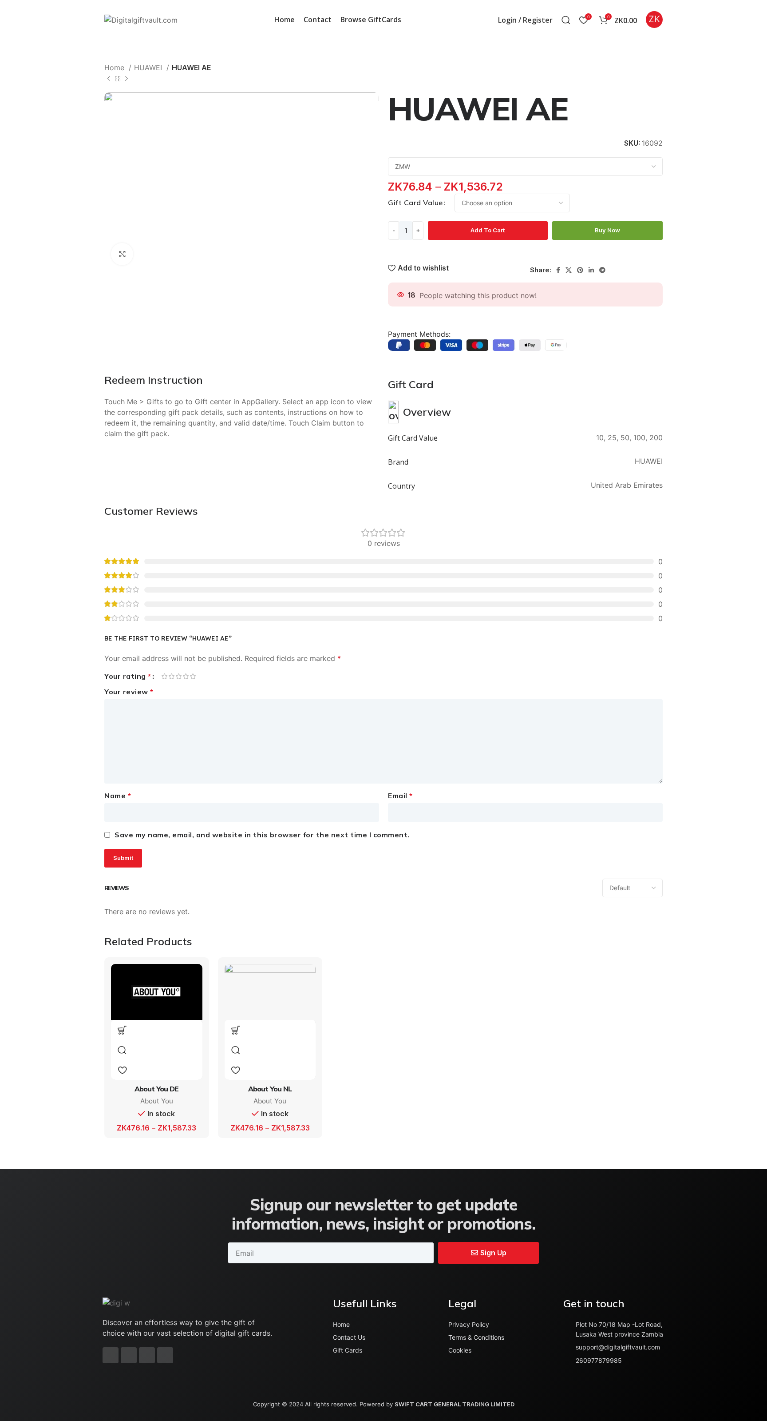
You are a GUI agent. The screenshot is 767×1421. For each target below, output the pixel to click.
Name (117, 795)
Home (115, 67)
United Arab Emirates (627, 485)
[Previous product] (108, 78)
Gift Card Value (415, 202)
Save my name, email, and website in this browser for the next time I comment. (262, 834)
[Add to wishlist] (122, 1070)
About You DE (156, 1088)
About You (156, 1101)
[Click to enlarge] (122, 254)
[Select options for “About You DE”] (122, 1030)
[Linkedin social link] (591, 270)
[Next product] (126, 78)
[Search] (566, 20)
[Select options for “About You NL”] (236, 1030)
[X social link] (568, 270)
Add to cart (487, 230)
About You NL (270, 1088)
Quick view (122, 1050)
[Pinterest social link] (580, 270)
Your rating (127, 676)
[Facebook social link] (558, 270)
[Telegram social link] (602, 270)
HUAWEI (149, 67)
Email (400, 795)
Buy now (607, 230)
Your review (129, 691)
